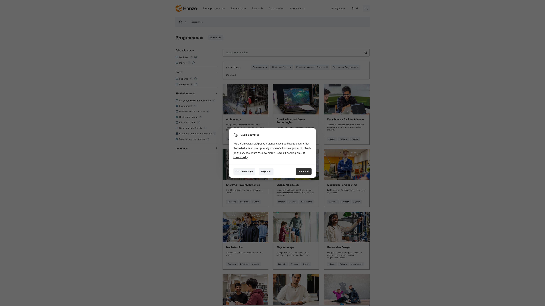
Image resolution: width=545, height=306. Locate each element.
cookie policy (240, 157)
